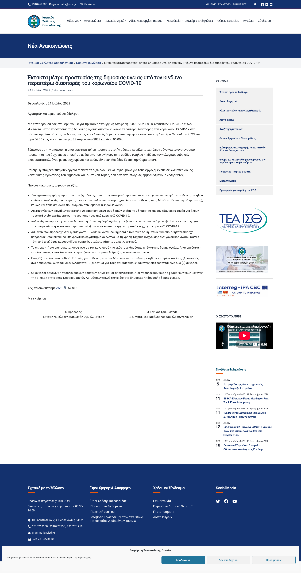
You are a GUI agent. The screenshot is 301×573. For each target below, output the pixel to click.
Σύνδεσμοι (264, 21)
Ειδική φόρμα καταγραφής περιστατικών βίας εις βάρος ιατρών (242, 149)
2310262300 (39, 4)
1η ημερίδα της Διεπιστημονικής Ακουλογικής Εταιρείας (243, 386)
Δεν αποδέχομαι (228, 560)
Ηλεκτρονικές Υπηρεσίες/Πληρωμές (240, 110)
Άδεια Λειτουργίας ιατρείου (146, 21)
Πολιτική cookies (102, 512)
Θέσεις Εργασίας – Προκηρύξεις (237, 138)
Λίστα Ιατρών (226, 119)
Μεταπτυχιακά (227, 180)
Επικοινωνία (87, 4)
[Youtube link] (235, 501)
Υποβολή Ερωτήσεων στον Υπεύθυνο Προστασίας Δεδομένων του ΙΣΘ (116, 519)
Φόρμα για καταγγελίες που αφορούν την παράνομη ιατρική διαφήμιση (242, 161)
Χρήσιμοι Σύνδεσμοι (218, 4)
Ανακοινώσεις (93, 21)
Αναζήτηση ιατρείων (230, 129)
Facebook (262, 4)
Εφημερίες (239, 4)
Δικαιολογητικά (115, 21)
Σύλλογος (73, 21)
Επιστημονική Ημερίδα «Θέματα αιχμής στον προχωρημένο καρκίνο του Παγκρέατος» (247, 430)
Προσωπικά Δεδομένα (106, 506)
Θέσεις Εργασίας (228, 21)
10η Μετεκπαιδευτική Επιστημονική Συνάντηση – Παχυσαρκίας (244, 414)
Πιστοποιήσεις (163, 512)
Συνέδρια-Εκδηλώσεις (199, 21)
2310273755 (57, 526)
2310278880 (46, 539)
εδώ (59, 288)
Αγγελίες (248, 21)
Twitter (266, 4)
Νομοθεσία (173, 21)
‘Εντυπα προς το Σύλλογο (233, 92)
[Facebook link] (226, 501)
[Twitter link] (218, 501)
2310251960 (75, 526)
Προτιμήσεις (274, 560)
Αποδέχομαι (183, 560)
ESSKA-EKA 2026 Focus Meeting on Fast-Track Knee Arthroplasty (246, 400)
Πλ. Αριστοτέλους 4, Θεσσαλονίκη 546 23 (58, 520)
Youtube (271, 4)
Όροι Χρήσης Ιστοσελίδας (108, 501)
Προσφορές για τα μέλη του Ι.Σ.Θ (237, 190)
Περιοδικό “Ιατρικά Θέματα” (235, 171)
